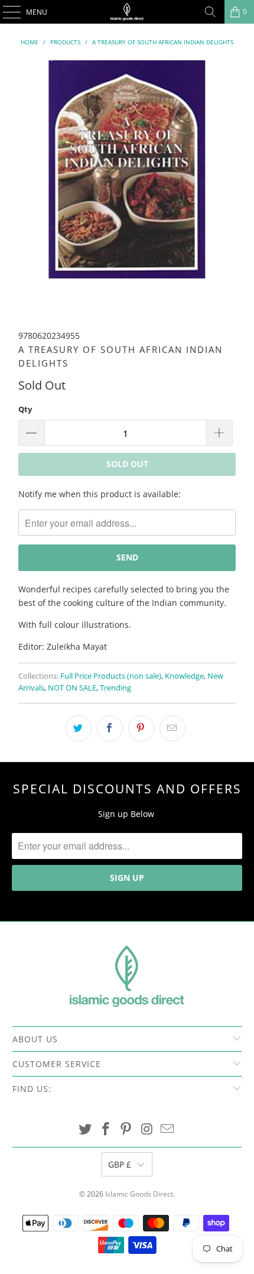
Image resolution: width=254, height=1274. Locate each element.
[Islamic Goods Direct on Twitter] (86, 1129)
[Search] (210, 12)
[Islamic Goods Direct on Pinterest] (126, 1129)
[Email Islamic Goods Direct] (168, 1129)
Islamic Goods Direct (139, 1194)
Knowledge (184, 676)
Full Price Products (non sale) (110, 676)
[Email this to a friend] (172, 728)
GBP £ (119, 1164)
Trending (115, 688)
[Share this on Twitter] (79, 728)
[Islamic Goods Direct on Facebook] (106, 1129)
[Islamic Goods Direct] (127, 12)
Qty (25, 409)
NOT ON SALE (72, 688)
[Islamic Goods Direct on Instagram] (147, 1129)
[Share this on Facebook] (110, 728)
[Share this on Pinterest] (141, 728)
